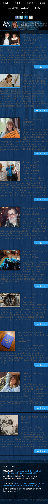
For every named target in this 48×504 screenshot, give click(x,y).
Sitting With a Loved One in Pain (34, 209)
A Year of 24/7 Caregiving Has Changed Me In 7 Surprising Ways (32, 166)
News (42, 3)
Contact (24, 13)
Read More (41, 66)
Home (5, 3)
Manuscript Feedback (18, 8)
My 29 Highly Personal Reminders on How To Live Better (33, 335)
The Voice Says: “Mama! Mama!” (34, 418)
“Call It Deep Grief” (34, 294)
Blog (37, 8)
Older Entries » (41, 459)
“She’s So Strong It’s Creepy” (34, 375)
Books (30, 3)
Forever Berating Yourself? (32, 120)
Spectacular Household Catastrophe (35, 252)
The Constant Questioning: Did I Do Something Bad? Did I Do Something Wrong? (35, 79)
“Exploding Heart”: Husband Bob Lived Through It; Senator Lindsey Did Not (33, 35)
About (18, 3)
